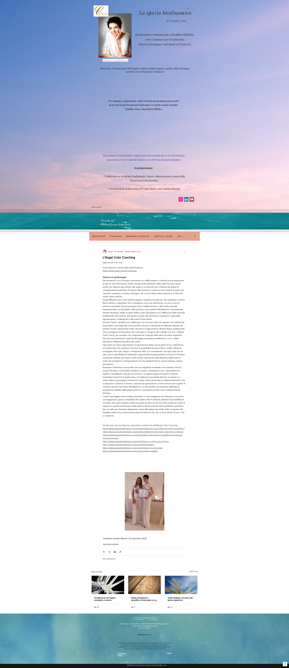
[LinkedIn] (186, 199)
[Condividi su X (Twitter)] (109, 552)
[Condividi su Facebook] (104, 552)
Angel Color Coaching (163, 236)
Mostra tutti (194, 571)
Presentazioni (115, 236)
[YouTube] (192, 199)
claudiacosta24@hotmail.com (144, 87)
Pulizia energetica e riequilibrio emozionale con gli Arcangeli (144, 599)
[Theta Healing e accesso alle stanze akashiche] (181, 585)
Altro (179, 236)
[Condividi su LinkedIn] (115, 552)
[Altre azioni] (185, 251)
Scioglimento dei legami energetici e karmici (104, 599)
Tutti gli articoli (98, 236)
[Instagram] (181, 199)
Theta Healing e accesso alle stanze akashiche (180, 599)
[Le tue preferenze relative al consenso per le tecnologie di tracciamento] (285, 664)
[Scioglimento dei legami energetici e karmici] (108, 585)
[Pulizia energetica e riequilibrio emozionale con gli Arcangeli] (144, 585)
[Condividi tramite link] (120, 552)
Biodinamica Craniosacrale (137, 236)
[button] (195, 236)
